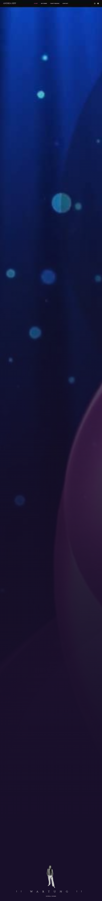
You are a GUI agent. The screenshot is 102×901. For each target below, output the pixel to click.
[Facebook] (98, 3)
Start (36, 3)
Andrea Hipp (9, 3)
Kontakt (65, 3)
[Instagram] (94, 3)
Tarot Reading (54, 3)
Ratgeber (44, 3)
